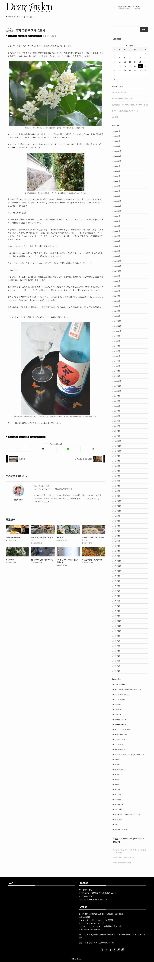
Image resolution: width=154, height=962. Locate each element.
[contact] (122, 949)
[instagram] (110, 949)
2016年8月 (116, 641)
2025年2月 (116, 141)
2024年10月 (117, 161)
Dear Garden (12, 36)
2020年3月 (116, 426)
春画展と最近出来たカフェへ (123, 857)
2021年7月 (116, 346)
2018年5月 (116, 536)
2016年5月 (116, 656)
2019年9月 (116, 456)
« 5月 (114, 79)
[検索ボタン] (145, 7)
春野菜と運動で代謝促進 (121, 862)
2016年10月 (117, 631)
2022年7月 (116, 286)
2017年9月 (116, 576)
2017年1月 (116, 616)
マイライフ (119, 744)
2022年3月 (116, 306)
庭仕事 (117, 759)
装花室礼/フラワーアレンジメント (127, 814)
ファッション (120, 739)
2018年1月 (116, 556)
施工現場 (118, 794)
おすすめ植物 (22, 36)
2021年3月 (116, 366)
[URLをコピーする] (93, 449)
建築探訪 (118, 774)
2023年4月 (116, 241)
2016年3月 (116, 666)
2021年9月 (116, 336)
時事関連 (118, 799)
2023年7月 (116, 226)
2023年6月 (116, 231)
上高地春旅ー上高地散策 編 (122, 98)
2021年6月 (116, 351)
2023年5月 (116, 236)
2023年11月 (117, 206)
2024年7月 (116, 171)
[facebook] (102, 949)
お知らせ (118, 709)
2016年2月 (116, 671)
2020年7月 (116, 406)
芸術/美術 (118, 809)
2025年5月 (116, 131)
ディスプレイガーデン (34, 36)
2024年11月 (117, 156)
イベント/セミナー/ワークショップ (128, 689)
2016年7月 (116, 646)
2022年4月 (116, 301)
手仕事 (117, 784)
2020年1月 (116, 436)
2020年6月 (116, 411)
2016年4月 (116, 661)
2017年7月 (116, 586)
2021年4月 (116, 361)
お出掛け (118, 704)
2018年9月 (116, 516)
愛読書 (117, 779)
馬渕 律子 (18, 499)
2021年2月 (116, 371)
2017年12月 (117, 561)
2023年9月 (116, 216)
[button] (18, 449)
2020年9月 (116, 396)
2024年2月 (116, 191)
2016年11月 (117, 626)
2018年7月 (116, 526)
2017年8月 (116, 581)
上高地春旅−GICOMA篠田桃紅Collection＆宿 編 (130, 104)
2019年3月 (116, 486)
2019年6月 (116, 471)
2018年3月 (116, 546)
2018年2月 (116, 551)
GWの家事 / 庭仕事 (119, 92)
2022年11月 (117, 266)
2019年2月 (116, 491)
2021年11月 (117, 326)
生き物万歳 (119, 804)
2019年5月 (116, 476)
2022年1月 (116, 316)
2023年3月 (116, 246)
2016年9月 (116, 636)
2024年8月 (116, 166)
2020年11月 (117, 386)
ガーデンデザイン (121, 724)
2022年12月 (117, 261)
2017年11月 (117, 566)
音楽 (116, 824)
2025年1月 (116, 146)
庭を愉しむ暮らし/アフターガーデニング (130, 754)
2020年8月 (116, 401)
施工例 (117, 789)
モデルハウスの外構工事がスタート (125, 111)
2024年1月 (116, 196)
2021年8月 (116, 341)
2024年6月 (116, 176)
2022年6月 (116, 291)
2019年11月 (117, 446)
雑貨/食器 (118, 819)
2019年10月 (117, 451)
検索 (144, 29)
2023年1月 (116, 256)
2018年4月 (116, 541)
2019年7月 (116, 466)
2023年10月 (117, 211)
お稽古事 (118, 714)
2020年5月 (116, 416)
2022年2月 (116, 311)
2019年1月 (116, 496)
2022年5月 (116, 296)
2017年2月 (116, 611)
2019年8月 (116, 461)
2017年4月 (116, 601)
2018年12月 (117, 501)
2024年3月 (116, 186)
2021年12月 (117, 321)
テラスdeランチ (121, 734)
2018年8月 (116, 521)
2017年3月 (116, 606)
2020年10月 (117, 391)
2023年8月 (116, 221)
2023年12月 (117, 201)
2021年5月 (116, 356)
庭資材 (117, 764)
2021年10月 (117, 331)
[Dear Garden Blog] (29, 7)
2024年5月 (116, 181)
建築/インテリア (121, 769)
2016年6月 (116, 651)
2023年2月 (116, 251)
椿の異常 (115, 117)
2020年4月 (116, 421)
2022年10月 (117, 271)
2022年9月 (116, 276)
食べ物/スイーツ (121, 829)
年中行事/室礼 (120, 749)
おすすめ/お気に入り (122, 694)
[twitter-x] (106, 949)
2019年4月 (116, 481)
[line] (114, 949)
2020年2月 (116, 431)
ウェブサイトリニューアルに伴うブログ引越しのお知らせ (129, 850)
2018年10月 (117, 511)
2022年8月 (116, 281)
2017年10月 (117, 571)
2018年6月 (116, 531)
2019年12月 (117, 441)
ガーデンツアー (120, 719)
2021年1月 (116, 376)
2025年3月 (116, 136)
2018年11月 (117, 506)
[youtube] (118, 949)
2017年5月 (116, 596)
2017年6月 (116, 591)
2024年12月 (117, 151)
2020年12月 (117, 381)
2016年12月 (117, 621)
